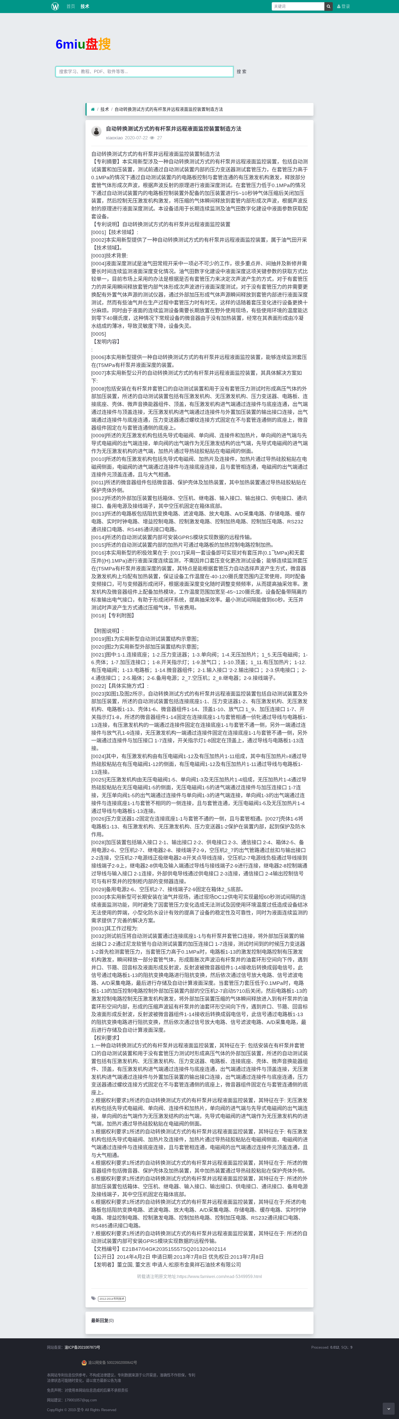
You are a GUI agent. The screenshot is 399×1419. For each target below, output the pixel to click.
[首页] (93, 109)
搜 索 (241, 71)
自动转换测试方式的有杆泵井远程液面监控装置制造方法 (169, 109)
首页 (70, 6)
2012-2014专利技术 (112, 1298)
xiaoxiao (114, 137)
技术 (84, 6)
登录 (345, 6)
